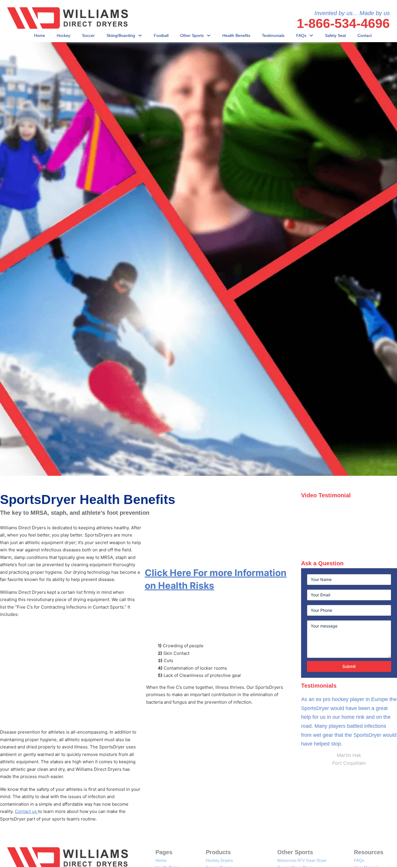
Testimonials (273, 35)
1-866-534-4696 (343, 23)
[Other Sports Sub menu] (209, 35)
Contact (364, 35)
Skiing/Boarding (120, 35)
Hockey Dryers (219, 860)
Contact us (26, 811)
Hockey (63, 35)
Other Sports (192, 35)
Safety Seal (335, 35)
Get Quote (198, 280)
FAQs (301, 35)
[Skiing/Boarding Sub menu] (140, 35)
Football (161, 35)
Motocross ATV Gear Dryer (302, 860)
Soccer (88, 35)
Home (39, 35)
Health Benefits (236, 35)
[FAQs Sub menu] (311, 35)
